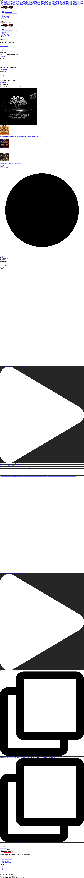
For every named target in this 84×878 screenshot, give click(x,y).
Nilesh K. (25, 877)
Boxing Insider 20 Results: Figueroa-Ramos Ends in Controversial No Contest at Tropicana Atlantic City (20, 136)
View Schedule (2, 56)
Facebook (5, 848)
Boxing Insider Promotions (7, 12)
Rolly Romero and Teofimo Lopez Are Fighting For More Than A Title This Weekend (30, 2)
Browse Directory (3, 75)
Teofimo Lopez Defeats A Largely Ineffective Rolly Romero (52, 1)
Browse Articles (3, 82)
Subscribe (13, 876)
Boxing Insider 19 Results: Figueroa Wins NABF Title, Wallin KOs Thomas (14, 149)
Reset (4, 256)
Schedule (4, 14)
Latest (1, 46)
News (3, 11)
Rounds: (1, 257)
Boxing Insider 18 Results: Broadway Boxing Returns (10, 163)
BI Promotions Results (6, 866)
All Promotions (2, 166)
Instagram (2, 848)
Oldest (6, 46)
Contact (6, 19)
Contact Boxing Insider (6, 862)
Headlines (4, 869)
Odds (3, 15)
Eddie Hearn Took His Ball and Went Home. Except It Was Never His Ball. (64, 2)
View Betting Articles (4, 69)
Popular (3, 46)
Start (1, 256)
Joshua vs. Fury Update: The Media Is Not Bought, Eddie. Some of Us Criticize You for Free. (19, 1)
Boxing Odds (4, 867)
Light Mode (2, 39)
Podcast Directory (5, 17)
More (3, 18)
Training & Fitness (5, 16)
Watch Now (2, 62)
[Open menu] (5, 21)
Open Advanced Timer (4, 258)
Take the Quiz (2, 267)
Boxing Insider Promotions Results (11, 13)
